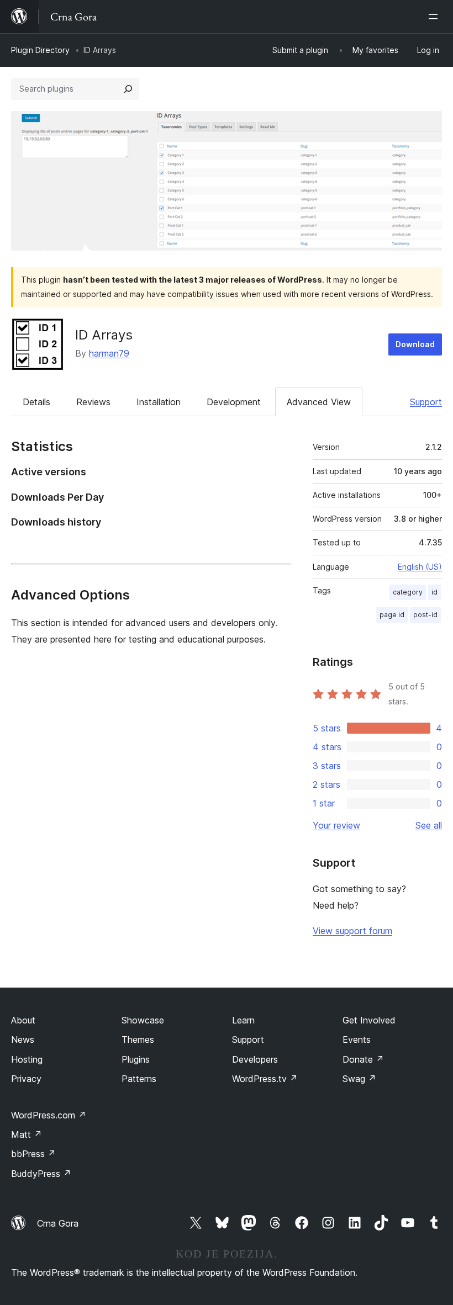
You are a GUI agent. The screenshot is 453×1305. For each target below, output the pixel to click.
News (22, 1039)
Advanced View (319, 401)
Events (357, 1039)
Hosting (27, 1059)
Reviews (93, 401)
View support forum (352, 930)
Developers (255, 1059)
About (23, 1020)
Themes (138, 1039)
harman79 (109, 353)
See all (428, 825)
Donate (363, 1059)
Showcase (143, 1020)
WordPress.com (48, 1115)
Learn (243, 1020)
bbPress (33, 1153)
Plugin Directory (40, 50)
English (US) (420, 566)
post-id (425, 615)
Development (234, 401)
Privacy (26, 1078)
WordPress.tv (265, 1078)
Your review (336, 825)
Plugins (136, 1059)
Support (426, 401)
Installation (158, 401)
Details (36, 401)
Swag (359, 1078)
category (408, 592)
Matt (26, 1134)
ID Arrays (104, 335)
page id (392, 615)
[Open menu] (435, 16)
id (434, 592)
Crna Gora (57, 1223)
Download (415, 344)
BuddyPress (41, 1173)
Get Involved (369, 1020)
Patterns (139, 1078)
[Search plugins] (128, 89)
